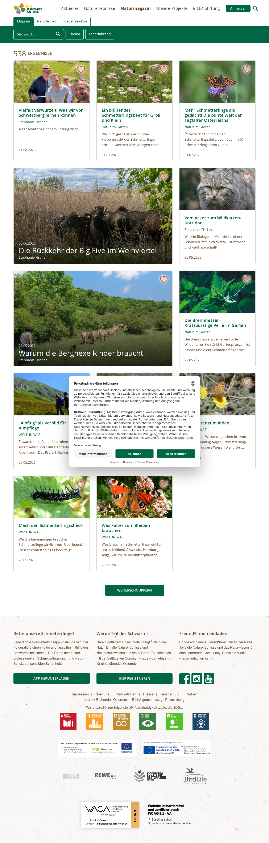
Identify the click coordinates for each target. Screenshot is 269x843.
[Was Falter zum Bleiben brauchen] (135, 523)
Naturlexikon (47, 21)
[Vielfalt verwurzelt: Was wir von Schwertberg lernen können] (52, 111)
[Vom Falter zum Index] (217, 421)
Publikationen (126, 694)
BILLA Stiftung (206, 8)
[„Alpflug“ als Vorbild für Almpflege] (52, 421)
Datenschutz (169, 694)
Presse (148, 694)
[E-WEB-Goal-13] (147, 721)
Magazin (23, 21)
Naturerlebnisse (99, 8)
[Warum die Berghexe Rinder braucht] (93, 318)
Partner (191, 694)
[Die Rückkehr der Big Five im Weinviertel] (93, 216)
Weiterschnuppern (134, 590)
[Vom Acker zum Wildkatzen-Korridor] (217, 216)
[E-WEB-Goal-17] (201, 721)
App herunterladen (51, 678)
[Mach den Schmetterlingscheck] (52, 523)
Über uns (102, 694)
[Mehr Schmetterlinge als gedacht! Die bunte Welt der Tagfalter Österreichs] (217, 111)
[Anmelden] (81, 69)
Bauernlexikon (75, 21)
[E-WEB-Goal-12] (121, 721)
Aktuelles (70, 8)
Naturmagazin (136, 8)
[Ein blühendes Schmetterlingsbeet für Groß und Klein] (135, 111)
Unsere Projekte (171, 8)
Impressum (80, 694)
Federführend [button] (100, 34)
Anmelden (238, 8)
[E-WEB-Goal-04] (68, 721)
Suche (255, 8)
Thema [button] (74, 34)
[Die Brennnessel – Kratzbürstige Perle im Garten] (217, 318)
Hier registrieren (134, 678)
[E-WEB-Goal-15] (174, 721)
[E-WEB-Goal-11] (94, 721)
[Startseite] (27, 8)
